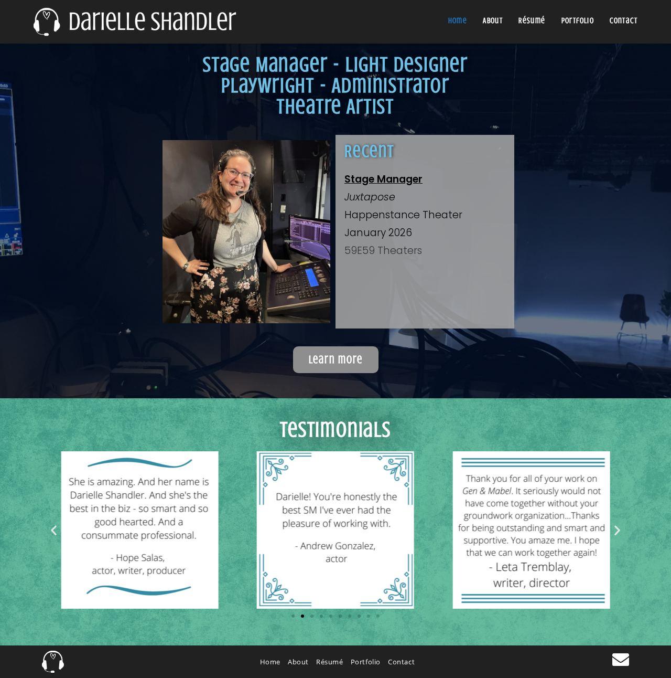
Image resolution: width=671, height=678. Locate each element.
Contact (401, 661)
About (298, 661)
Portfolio (366, 661)
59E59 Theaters (383, 250)
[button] (53, 529)
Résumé (329, 661)
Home (270, 661)
